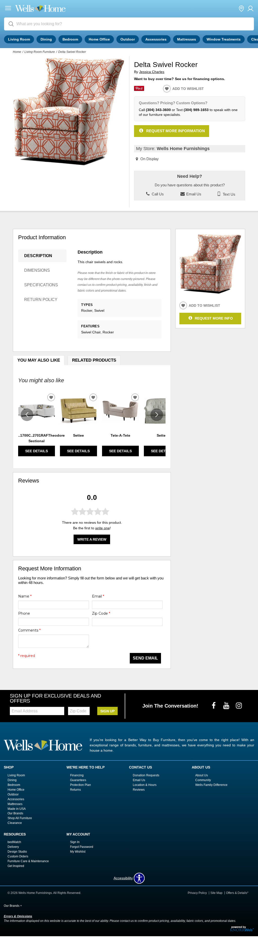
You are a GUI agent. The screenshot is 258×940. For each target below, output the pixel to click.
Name (24, 596)
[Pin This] (139, 90)
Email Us (193, 194)
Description (38, 256)
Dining (46, 39)
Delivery (13, 847)
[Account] (250, 9)
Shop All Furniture (20, 818)
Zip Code (101, 613)
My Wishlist (77, 851)
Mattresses (186, 39)
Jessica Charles (151, 72)
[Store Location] (241, 9)
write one (102, 528)
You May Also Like (38, 360)
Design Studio (17, 851)
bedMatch (14, 842)
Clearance (15, 823)
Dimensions (37, 270)
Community (203, 780)
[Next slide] (156, 414)
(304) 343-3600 (158, 110)
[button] (8, 8)
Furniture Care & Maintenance (28, 861)
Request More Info (214, 318)
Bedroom (70, 39)
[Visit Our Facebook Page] (214, 706)
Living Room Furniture (39, 52)
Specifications (41, 285)
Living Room (19, 39)
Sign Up (107, 711)
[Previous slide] (27, 414)
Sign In (75, 842)
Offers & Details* (237, 893)
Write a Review (91, 539)
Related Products (94, 360)
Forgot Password (81, 847)
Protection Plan (80, 785)
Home (17, 52)
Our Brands (15, 813)
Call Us (157, 194)
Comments (29, 630)
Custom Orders (18, 856)
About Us (201, 775)
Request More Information (175, 131)
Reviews (139, 789)
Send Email (145, 658)
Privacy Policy (197, 893)
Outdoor (127, 39)
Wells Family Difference (211, 785)
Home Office (99, 39)
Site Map (216, 893)
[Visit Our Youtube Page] (226, 706)
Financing (77, 775)
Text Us (228, 194)
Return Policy (40, 299)
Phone (24, 613)
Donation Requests (146, 775)
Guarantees (78, 780)
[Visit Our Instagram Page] (239, 706)
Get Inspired (16, 866)
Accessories (156, 39)
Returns (75, 789)
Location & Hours (144, 785)
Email (98, 596)
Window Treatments (224, 39)
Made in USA (17, 808)
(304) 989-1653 (196, 110)
